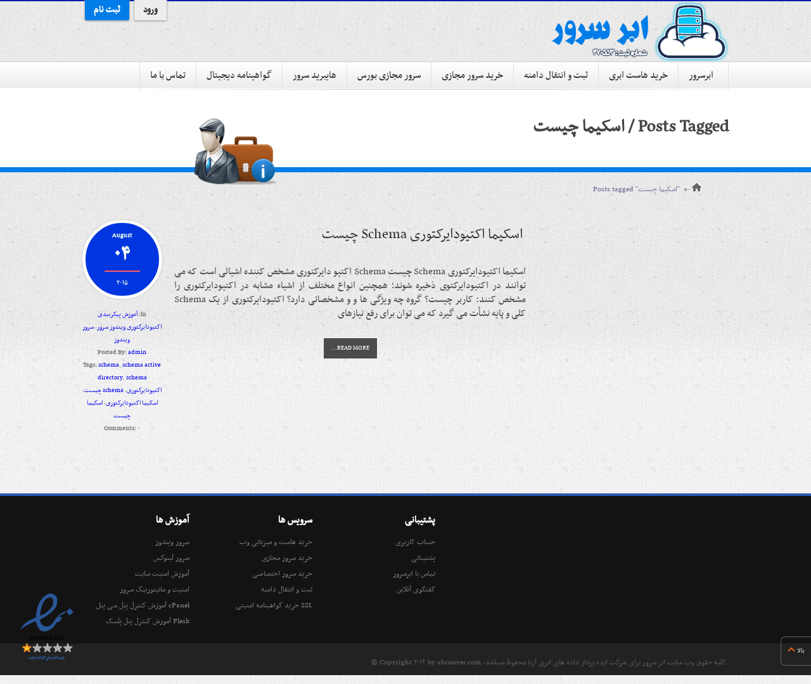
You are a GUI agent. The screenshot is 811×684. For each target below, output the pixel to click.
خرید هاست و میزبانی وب (275, 542)
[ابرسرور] (640, 31)
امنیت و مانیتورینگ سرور (154, 589)
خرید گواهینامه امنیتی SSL (274, 605)
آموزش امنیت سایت (162, 573)
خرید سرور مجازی (472, 75)
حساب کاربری (415, 542)
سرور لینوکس (171, 558)
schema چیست (104, 390)
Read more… (350, 348)
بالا (801, 650)
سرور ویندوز (172, 542)
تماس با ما (168, 75)
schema (108, 365)
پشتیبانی (423, 558)
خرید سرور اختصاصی (282, 573)
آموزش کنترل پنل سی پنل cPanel (142, 605)
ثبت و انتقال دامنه (556, 75)
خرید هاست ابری (638, 75)
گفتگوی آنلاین (416, 589)
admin (137, 352)
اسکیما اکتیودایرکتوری (132, 403)
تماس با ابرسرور (414, 573)
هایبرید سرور (314, 75)
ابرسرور (701, 75)
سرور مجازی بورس (389, 75)
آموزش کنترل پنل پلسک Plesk (147, 621)
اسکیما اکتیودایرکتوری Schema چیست (422, 234)
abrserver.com (459, 662)
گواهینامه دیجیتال (239, 75)
